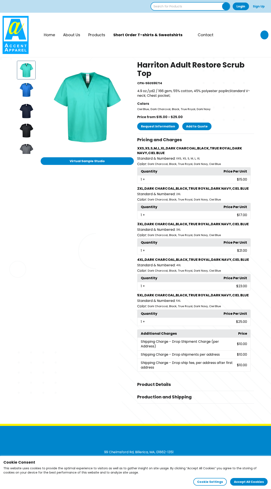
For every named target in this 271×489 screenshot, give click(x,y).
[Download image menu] (128, 66)
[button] (195, 140)
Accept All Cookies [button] (249, 482)
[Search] (226, 6)
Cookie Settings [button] (210, 482)
